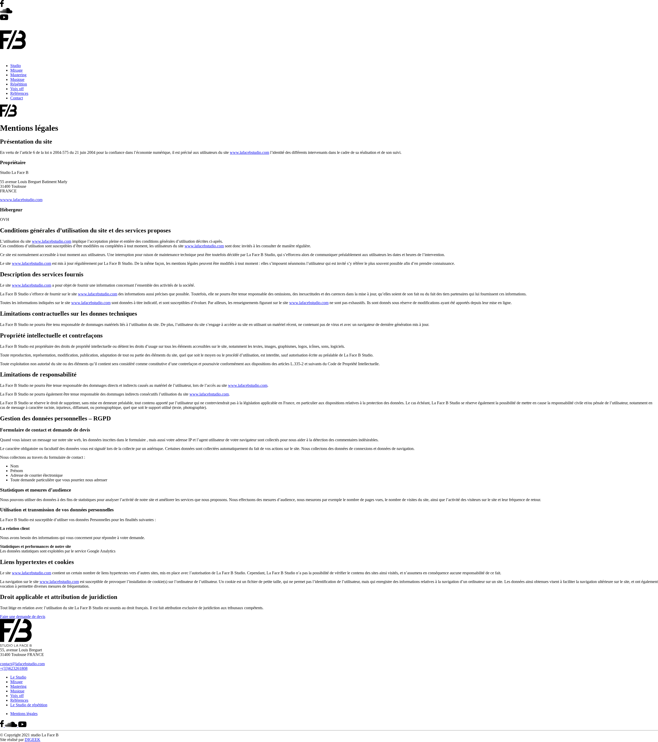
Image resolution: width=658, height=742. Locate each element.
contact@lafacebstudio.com (22, 664)
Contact (16, 98)
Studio (15, 65)
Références (19, 93)
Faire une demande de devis (22, 616)
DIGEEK (32, 739)
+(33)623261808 (14, 668)
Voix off (17, 89)
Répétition (18, 84)
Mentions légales (24, 713)
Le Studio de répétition (28, 705)
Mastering (18, 75)
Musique (17, 79)
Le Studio (18, 677)
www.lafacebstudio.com (249, 152)
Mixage (16, 70)
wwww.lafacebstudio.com (21, 200)
